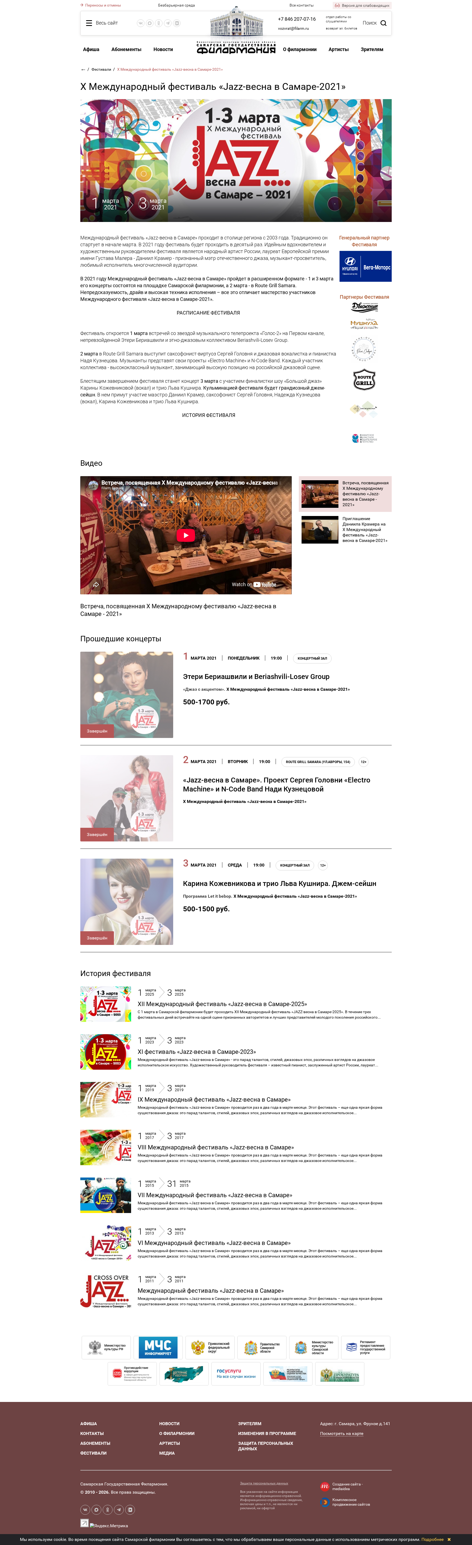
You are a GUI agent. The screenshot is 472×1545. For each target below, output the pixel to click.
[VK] (140, 23)
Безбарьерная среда (176, 5)
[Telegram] (168, 23)
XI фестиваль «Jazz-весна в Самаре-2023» (197, 1051)
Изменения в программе (267, 1433)
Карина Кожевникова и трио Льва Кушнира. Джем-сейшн (279, 883)
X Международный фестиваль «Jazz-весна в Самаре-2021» (288, 689)
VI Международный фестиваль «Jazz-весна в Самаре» (214, 1242)
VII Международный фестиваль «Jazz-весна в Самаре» (215, 1195)
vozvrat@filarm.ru (293, 28)
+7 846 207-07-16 (297, 19)
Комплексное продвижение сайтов (351, 1502)
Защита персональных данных (264, 1483)
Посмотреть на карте (341, 1433)
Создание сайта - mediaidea (347, 1486)
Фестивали (102, 69)
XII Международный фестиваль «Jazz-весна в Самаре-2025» (222, 1004)
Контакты (92, 1433)
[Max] (150, 23)
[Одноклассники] (159, 23)
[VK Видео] (177, 23)
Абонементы (126, 49)
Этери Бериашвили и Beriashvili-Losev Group (256, 676)
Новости (163, 49)
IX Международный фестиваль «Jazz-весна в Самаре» (214, 1099)
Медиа (167, 1453)
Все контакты (302, 5)
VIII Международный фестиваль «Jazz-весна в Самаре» (216, 1147)
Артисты (339, 49)
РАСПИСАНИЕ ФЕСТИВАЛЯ (208, 313)
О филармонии (300, 49)
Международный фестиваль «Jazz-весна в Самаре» (211, 1290)
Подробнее (432, 1539)
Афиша (91, 49)
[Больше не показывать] (449, 1539)
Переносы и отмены (102, 5)
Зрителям (372, 49)
